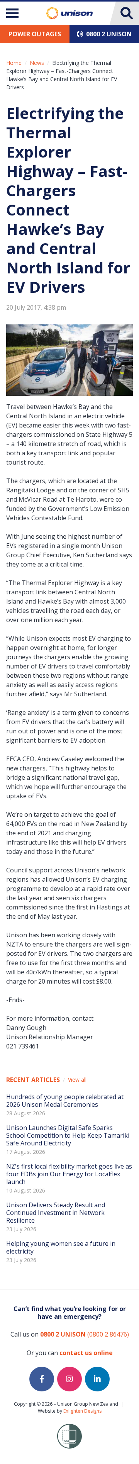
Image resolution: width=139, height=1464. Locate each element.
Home (14, 62)
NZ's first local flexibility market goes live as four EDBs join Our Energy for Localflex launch (69, 1174)
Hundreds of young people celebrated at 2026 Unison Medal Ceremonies (65, 1100)
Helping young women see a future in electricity (60, 1247)
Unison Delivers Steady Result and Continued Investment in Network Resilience (55, 1213)
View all (77, 1079)
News (37, 62)
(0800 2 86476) (84, 1334)
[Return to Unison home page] (69, 13)
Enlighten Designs (82, 1411)
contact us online (86, 1353)
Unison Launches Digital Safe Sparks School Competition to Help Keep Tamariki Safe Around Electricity (67, 1135)
